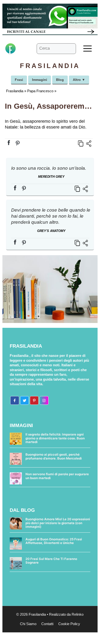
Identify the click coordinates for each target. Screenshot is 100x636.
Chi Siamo (28, 624)
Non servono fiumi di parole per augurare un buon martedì (57, 476)
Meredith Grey (51, 176)
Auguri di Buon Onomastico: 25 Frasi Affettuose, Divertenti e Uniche (53, 541)
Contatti (47, 624)
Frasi (19, 80)
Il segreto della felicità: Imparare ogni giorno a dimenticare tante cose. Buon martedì (55, 438)
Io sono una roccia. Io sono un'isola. (48, 168)
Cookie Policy (69, 624)
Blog (60, 80)
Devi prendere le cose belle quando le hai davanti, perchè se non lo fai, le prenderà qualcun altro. (50, 216)
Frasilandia (14, 91)
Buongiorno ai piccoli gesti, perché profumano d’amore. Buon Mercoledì (53, 456)
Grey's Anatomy (51, 231)
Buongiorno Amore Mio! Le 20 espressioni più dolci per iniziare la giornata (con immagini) (57, 523)
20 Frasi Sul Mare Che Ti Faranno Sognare (51, 561)
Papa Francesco (40, 91)
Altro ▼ (79, 80)
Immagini (39, 80)
